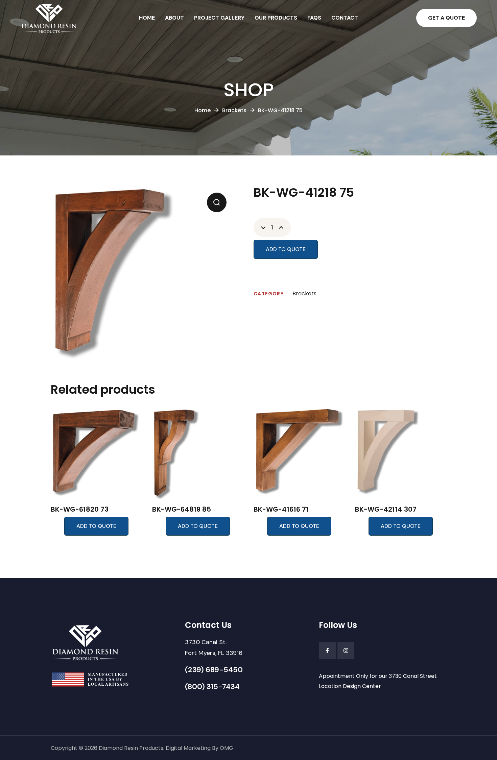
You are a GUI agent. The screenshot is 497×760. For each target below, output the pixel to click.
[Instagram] (345, 650)
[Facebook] (327, 650)
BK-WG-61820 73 (80, 509)
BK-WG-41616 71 (281, 509)
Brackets (234, 110)
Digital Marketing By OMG (199, 748)
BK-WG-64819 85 (181, 509)
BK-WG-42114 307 (386, 509)
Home (202, 110)
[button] (446, 18)
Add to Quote (286, 249)
